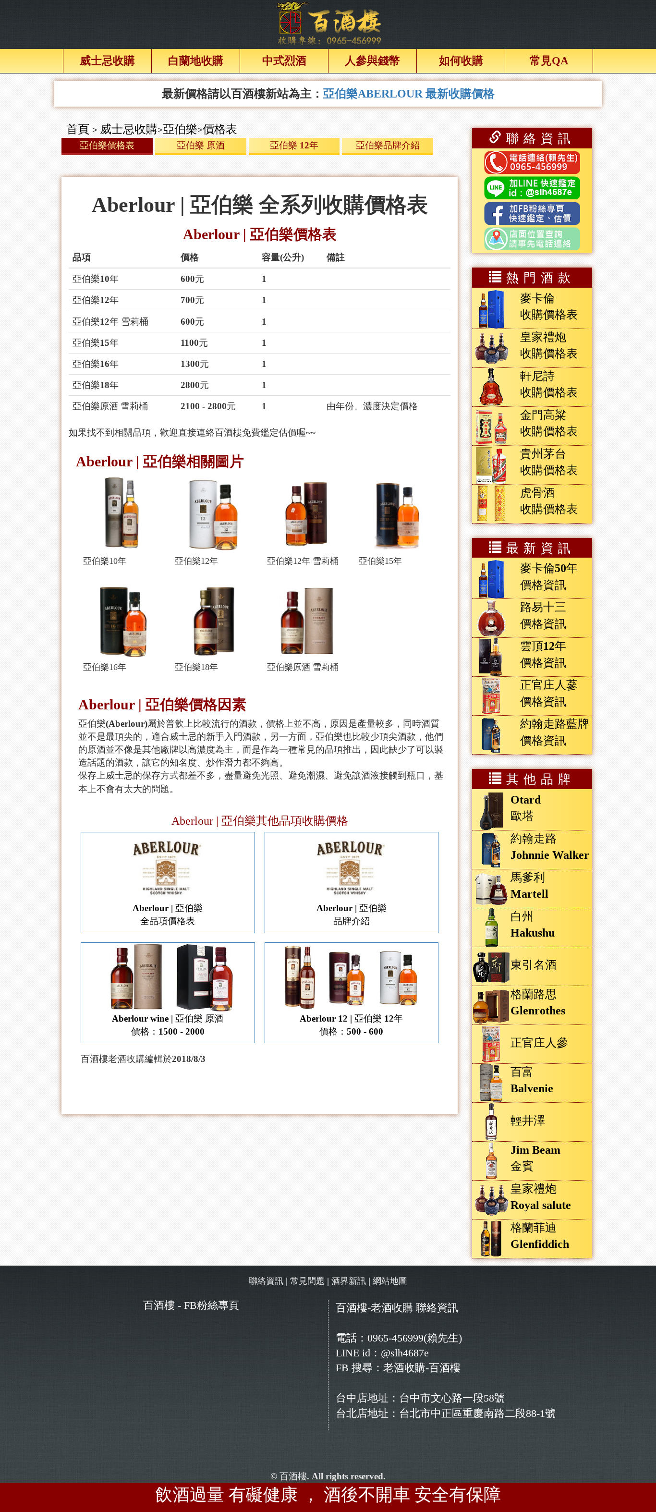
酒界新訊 (348, 1281)
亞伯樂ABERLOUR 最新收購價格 (409, 93)
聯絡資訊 (266, 1281)
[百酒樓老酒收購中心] (328, 23)
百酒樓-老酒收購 (374, 1308)
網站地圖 (390, 1281)
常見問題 (307, 1281)
